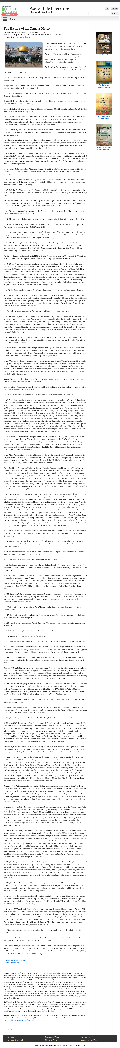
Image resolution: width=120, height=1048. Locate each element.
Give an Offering (51, 1040)
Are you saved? (87, 1037)
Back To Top (8, 1030)
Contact (11, 1037)
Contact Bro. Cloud (15, 1040)
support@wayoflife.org (89, 1040)
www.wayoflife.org (12, 962)
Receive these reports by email (16, 960)
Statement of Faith (52, 1037)
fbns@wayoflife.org (22, 37)
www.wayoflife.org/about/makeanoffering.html (19, 1020)
